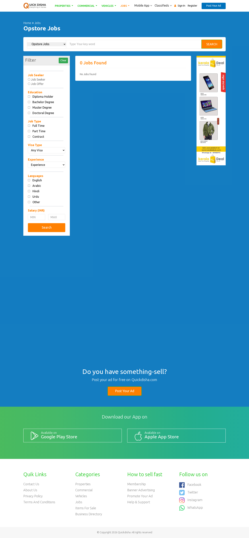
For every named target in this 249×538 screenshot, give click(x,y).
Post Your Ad (213, 5)
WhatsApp (195, 507)
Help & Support (138, 502)
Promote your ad (140, 496)
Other (36, 202)
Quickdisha (124, 532)
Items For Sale (85, 508)
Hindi (35, 191)
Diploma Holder (42, 96)
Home (27, 23)
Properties (63, 5)
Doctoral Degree (43, 113)
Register (192, 5)
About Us (30, 490)
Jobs (123, 5)
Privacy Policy (33, 496)
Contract (38, 136)
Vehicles (108, 5)
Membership (136, 484)
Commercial (86, 5)
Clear (63, 60)
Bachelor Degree (43, 102)
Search (211, 44)
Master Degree (42, 107)
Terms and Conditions (39, 502)
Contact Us (31, 484)
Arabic (36, 185)
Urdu (35, 196)
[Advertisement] (46, 293)
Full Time (38, 125)
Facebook (194, 484)
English (37, 180)
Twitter (192, 492)
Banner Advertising (141, 490)
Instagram (194, 500)
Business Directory (88, 514)
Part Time (38, 131)
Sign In (181, 5)
